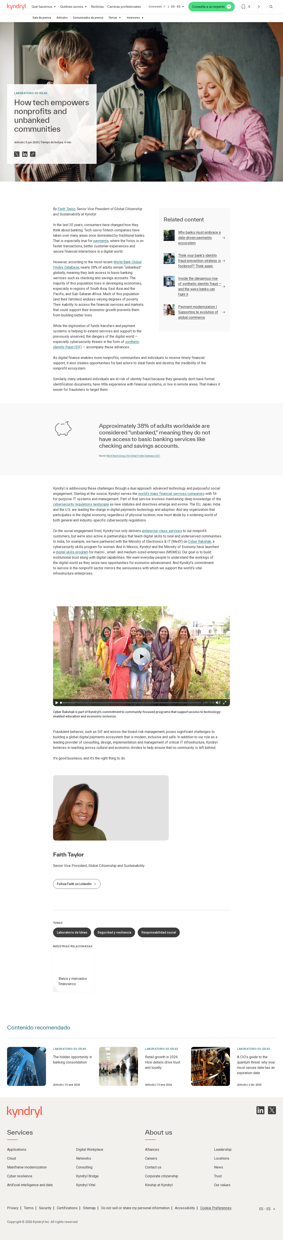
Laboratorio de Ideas (31, 93)
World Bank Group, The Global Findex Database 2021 (133, 456)
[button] (141, 656)
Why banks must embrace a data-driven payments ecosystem (199, 237)
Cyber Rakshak (199, 541)
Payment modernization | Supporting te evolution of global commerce (198, 312)
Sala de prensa (42, 17)
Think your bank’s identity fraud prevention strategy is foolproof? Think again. (199, 260)
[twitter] (272, 1110)
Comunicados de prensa (88, 17)
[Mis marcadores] (258, 6)
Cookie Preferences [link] (215, 1208)
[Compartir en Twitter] (16, 154)
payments (101, 241)
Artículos (62, 17)
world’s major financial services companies (171, 494)
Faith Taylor (66, 209)
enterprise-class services (162, 531)
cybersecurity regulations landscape (81, 504)
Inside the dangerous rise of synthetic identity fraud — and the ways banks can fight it (199, 286)
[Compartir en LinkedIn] (24, 154)
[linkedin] (260, 1110)
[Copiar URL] (32, 154)
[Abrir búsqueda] (271, 7)
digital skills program (72, 552)
